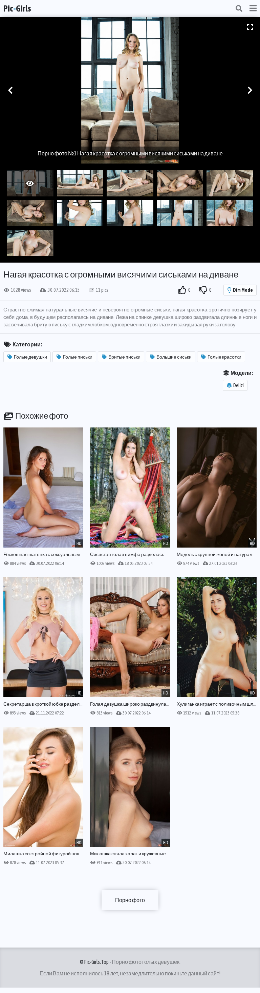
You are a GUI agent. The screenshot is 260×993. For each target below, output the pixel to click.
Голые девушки (30, 357)
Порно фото (130, 900)
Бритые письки (124, 357)
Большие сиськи (174, 357)
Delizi (238, 385)
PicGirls (17, 8)
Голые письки (77, 357)
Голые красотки (224, 357)
